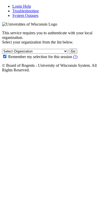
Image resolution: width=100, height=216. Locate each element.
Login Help (21, 6)
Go (73, 51)
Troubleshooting (25, 11)
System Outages (25, 15)
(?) (75, 57)
